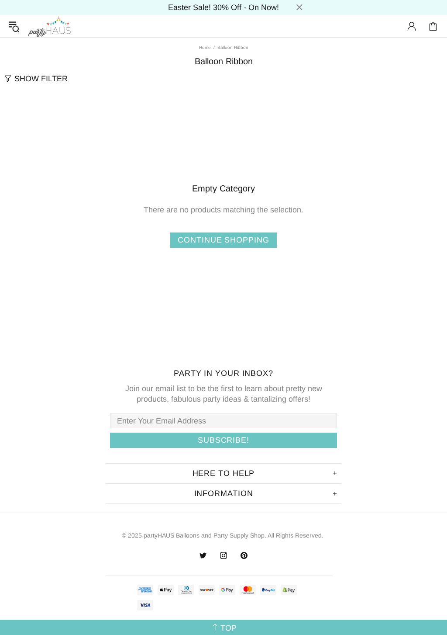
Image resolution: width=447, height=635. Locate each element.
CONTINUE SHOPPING (223, 240)
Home (205, 47)
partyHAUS (49, 26)
